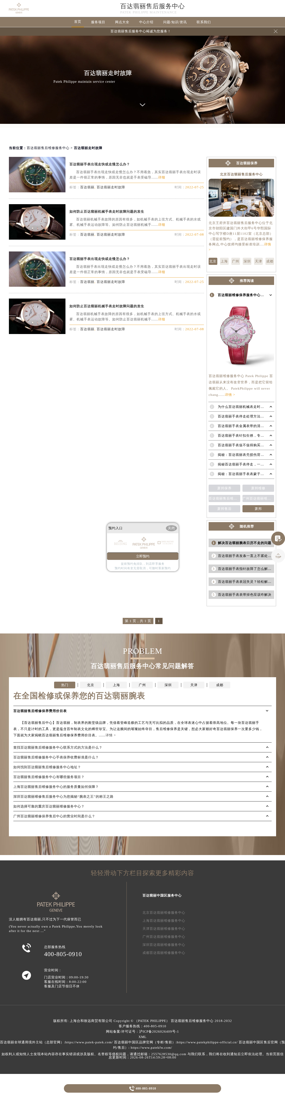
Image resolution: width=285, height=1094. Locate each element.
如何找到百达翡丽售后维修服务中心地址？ (47, 767)
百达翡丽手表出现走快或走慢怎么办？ (99, 164)
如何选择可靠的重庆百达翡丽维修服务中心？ (49, 806)
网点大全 (122, 22)
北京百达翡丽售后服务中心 (241, 174)
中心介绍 (146, 22)
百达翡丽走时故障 (111, 187)
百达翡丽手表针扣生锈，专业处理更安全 (250, 435)
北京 (212, 261)
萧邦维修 (258, 488)
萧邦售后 (224, 509)
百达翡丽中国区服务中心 (162, 895)
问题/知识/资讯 (175, 22)
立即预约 (142, 556)
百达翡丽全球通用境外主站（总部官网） (32, 1042)
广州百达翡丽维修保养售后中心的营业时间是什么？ (54, 816)
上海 (224, 261)
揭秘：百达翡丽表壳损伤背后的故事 (246, 455)
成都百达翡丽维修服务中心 (163, 953)
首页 (77, 21)
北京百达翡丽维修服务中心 (163, 912)
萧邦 (258, 509)
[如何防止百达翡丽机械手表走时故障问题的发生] (37, 238)
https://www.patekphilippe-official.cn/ (207, 1042)
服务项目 (98, 22)
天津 (258, 261)
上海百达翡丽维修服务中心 (163, 920)
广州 (235, 261)
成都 (269, 261)
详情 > (230, 394)
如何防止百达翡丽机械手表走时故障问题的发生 (106, 211)
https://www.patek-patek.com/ (89, 1042)
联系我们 (204, 22)
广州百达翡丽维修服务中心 (163, 936)
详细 (161, 177)
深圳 (247, 261)
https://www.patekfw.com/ (151, 1047)
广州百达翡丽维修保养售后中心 (258, 498)
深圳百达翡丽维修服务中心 (163, 945)
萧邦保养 (224, 488)
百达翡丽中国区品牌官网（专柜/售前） (145, 1042)
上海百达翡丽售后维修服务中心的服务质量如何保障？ (56, 787)
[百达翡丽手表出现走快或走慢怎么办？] (37, 191)
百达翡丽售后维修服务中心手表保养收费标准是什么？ (56, 757)
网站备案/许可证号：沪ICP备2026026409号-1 (142, 1031)
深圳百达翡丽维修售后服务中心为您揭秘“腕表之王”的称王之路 (63, 796)
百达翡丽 (87, 187)
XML (142, 1037)
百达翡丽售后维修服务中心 (48, 148)
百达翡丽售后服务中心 (152, 6)
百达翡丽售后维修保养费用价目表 (224, 498)
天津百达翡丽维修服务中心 (163, 928)
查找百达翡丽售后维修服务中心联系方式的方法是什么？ (57, 747)
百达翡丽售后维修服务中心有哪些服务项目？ (49, 777)
